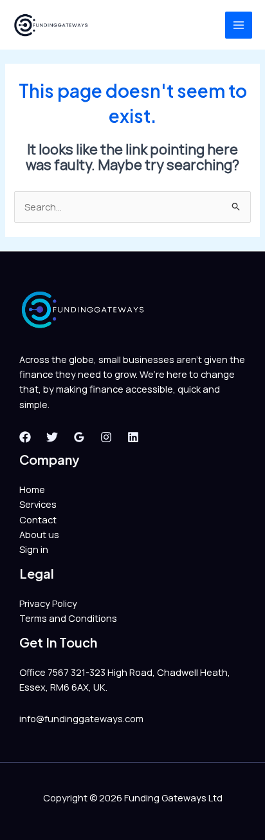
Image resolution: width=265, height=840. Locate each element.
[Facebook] (25, 437)
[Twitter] (52, 437)
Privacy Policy (48, 603)
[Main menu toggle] (238, 25)
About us (39, 534)
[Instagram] (106, 437)
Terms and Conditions (68, 617)
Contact (38, 519)
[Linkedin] (133, 437)
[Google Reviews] (79, 437)
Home (32, 489)
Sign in (33, 549)
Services (38, 504)
